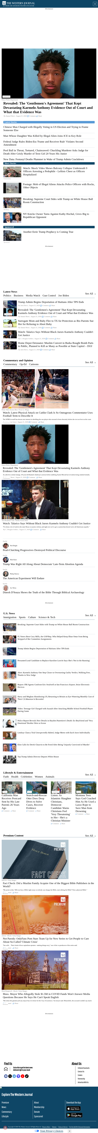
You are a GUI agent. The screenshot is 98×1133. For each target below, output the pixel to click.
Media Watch (33, 295)
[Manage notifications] (5, 1128)
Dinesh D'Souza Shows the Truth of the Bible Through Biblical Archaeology (43, 592)
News (4, 1106)
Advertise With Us (83, 1082)
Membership (39, 1106)
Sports (22, 617)
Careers (80, 1075)
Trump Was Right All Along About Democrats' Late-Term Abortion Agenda (43, 564)
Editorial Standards (84, 1068)
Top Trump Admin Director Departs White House (38, 757)
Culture (32, 617)
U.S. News (9, 613)
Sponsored (38, 1116)
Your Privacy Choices (51, 1130)
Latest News (10, 291)
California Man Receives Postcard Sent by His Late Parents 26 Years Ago (11, 801)
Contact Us (81, 1071)
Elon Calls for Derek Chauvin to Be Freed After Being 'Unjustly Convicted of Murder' (54, 745)
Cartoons (34, 364)
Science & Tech (46, 617)
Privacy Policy (46, 1126)
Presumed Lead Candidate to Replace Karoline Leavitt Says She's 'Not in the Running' (54, 660)
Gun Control (49, 295)
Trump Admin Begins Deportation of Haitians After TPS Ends (51, 301)
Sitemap (54, 1126)
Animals (49, 776)
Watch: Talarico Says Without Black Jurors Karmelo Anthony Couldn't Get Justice (46, 523)
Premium (5, 1102)
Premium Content (13, 835)
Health (14, 776)
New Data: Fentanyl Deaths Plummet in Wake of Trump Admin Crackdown (43, 159)
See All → (90, 293)
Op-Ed (23, 364)
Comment (32, 116)
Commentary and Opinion (18, 360)
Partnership (81, 1078)
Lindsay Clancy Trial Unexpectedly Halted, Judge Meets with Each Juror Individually (54, 733)
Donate (37, 1111)
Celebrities (26, 776)
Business (18, 295)
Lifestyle (5, 1116)
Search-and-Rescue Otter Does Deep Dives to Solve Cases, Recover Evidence (36, 801)
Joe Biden (63, 295)
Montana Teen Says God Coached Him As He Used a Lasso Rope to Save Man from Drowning (86, 803)
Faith (6, 776)
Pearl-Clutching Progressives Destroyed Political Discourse (34, 550)
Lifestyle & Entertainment (18, 772)
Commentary (10, 364)
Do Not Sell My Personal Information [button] (79, 1126)
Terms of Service (63, 1126)
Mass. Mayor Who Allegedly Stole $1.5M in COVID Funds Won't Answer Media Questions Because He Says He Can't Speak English (46, 995)
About (36, 1102)
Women (39, 776)
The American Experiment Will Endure (23, 578)
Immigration (9, 617)
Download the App (73, 1102)
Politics (7, 295)
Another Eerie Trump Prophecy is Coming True (48, 231)
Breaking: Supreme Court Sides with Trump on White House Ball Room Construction (53, 624)
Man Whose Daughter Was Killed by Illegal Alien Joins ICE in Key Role (42, 135)
